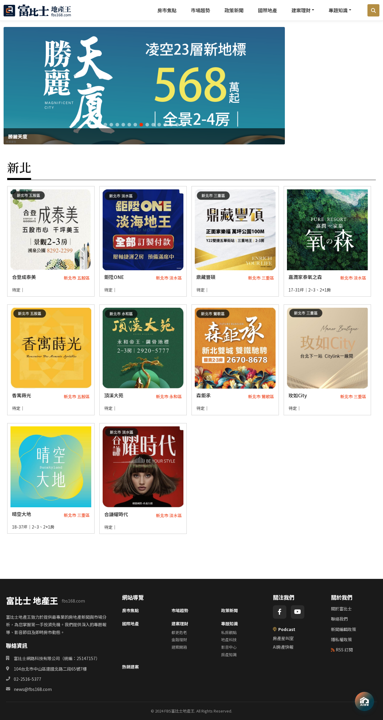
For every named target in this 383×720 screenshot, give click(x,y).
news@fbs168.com (33, 689)
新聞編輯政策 (343, 629)
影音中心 (229, 647)
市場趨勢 (200, 10)
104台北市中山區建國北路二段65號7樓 (50, 669)
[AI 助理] (364, 701)
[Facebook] (279, 612)
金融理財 (179, 639)
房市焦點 (167, 10)
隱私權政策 (341, 639)
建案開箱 (179, 647)
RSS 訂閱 (344, 650)
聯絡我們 (339, 619)
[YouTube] (297, 612)
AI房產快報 (283, 647)
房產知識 (229, 654)
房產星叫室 (283, 638)
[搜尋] (373, 10)
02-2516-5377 (27, 679)
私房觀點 (229, 632)
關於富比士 (341, 609)
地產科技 (229, 639)
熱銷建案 (130, 667)
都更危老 (179, 632)
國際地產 (267, 10)
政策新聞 (234, 10)
